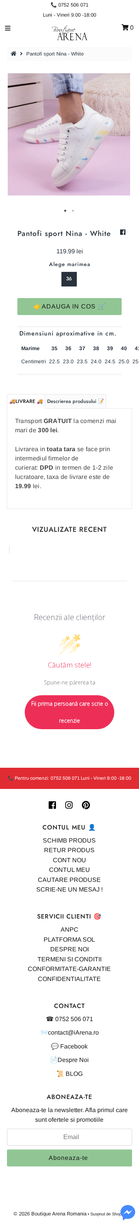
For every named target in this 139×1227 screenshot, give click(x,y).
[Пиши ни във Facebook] (128, 1217)
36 (69, 278)
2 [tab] (73, 211)
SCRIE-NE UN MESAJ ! (69, 889)
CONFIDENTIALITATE (69, 979)
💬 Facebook (69, 1046)
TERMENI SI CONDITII (69, 959)
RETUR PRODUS (69, 850)
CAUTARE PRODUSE (69, 879)
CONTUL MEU (69, 869)
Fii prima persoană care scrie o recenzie (69, 712)
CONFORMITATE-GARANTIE (69, 969)
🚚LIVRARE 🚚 (26, 401)
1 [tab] (66, 211)
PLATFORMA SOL (69, 939)
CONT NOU (69, 860)
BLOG (74, 1073)
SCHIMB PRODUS (69, 840)
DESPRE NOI (69, 949)
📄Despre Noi (69, 1060)
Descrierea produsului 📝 (75, 401)
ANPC (69, 929)
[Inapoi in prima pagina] (15, 54)
